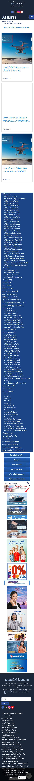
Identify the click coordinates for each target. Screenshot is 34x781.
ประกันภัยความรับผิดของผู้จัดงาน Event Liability (17, 380)
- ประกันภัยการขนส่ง (8, 723)
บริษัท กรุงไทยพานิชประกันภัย (14, 258)
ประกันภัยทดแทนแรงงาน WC (14, 376)
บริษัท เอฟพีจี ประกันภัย (12, 351)
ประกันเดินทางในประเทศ (12, 315)
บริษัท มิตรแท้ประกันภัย (12, 219)
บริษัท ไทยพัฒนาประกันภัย (13, 238)
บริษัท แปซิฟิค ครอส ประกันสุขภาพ (16, 265)
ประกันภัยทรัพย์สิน (10, 337)
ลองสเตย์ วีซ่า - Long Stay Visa (14, 327)
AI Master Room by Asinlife (9, 761)
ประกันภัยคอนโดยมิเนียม (12, 369)
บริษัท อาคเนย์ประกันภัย (10, 297)
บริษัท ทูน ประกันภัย (10, 196)
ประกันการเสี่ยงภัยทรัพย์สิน (13, 371)
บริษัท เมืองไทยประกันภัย (12, 235)
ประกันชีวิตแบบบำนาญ (12, 272)
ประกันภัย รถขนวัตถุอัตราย (13, 421)
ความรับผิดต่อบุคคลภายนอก (13, 374)
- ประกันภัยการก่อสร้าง (9, 728)
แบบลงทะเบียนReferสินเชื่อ (10, 444)
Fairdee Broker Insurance (11, 417)
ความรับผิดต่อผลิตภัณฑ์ (12, 362)
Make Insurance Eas (19, 1)
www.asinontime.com (22, 683)
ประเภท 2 (7, 396)
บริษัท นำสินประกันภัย (11, 344)
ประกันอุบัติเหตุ (7, 280)
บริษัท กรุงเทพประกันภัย (12, 224)
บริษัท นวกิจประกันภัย (11, 208)
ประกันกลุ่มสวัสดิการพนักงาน (11, 300)
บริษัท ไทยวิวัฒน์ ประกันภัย (13, 249)
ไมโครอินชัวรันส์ (7, 288)
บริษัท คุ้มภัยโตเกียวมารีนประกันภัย (16, 263)
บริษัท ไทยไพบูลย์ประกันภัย (13, 244)
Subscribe (5, 703)
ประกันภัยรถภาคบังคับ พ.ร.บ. (14, 426)
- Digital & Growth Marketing (10, 742)
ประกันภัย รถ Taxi (10, 407)
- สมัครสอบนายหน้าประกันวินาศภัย (13, 754)
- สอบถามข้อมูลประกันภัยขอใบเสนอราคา (15, 766)
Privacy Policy (7, 774)
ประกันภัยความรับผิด (9, 329)
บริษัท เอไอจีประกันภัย (11, 210)
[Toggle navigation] (31, 17)
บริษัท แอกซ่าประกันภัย (12, 217)
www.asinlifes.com (11, 683)
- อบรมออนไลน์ (6, 716)
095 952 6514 (20, 4)
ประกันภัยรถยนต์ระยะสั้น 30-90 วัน (15, 430)
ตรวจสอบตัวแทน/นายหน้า (10, 442)
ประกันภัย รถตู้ (9, 405)
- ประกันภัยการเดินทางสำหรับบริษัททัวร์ (14, 763)
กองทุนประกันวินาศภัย (9, 436)
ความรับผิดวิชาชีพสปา (11, 355)
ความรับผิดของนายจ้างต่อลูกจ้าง (15, 383)
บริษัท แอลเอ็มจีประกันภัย (12, 233)
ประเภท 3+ (7, 403)
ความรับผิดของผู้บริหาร (12, 365)
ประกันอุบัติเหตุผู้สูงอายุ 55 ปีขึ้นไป (13, 305)
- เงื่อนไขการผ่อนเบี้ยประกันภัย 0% (12, 759)
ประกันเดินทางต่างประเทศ (13, 318)
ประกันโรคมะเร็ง (7, 285)
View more (6, 78)
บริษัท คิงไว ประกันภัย (11, 251)
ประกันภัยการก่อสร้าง (11, 349)
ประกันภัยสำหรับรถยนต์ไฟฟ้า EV (15, 428)
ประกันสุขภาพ (6, 282)
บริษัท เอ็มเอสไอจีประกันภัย (13, 247)
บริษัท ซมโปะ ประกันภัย (12, 228)
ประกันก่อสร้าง (7, 388)
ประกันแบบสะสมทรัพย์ (11, 275)
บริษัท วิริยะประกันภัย (11, 203)
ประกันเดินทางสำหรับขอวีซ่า (13, 322)
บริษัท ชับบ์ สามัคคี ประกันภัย (14, 254)
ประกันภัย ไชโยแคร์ (10, 412)
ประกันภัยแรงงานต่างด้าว (12, 367)
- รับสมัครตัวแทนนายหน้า (9, 732)
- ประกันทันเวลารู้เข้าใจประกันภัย (12, 751)
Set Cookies (12, 778)
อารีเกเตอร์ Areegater (11, 414)
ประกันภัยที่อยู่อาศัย (10, 346)
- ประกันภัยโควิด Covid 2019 (10, 756)
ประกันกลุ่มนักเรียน (8, 385)
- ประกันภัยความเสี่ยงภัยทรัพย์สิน (12, 749)
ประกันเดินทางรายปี (10, 313)
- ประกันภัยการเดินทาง (9, 730)
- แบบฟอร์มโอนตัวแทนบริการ (11, 744)
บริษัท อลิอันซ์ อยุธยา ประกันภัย (14, 260)
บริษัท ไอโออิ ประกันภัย (12, 212)
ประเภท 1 (7, 394)
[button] (27, 17)
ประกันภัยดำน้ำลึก (10, 311)
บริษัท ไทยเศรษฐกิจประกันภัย (14, 256)
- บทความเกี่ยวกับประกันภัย (10, 737)
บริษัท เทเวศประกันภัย (11, 205)
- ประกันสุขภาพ (6, 718)
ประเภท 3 (7, 398)
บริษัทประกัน (6, 194)
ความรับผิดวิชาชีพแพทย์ (12, 358)
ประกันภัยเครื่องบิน (10, 339)
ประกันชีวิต (5, 268)
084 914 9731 (26, 692)
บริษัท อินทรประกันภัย (11, 222)
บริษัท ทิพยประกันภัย (11, 201)
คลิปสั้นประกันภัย (7, 433)
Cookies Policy (18, 774)
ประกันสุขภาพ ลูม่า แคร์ (10, 291)
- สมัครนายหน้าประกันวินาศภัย (11, 747)
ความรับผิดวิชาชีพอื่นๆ (11, 353)
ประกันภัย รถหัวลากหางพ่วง (13, 424)
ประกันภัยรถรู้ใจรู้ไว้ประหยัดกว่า (15, 199)
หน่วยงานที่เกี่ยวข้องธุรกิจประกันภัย (13, 450)
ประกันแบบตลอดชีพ (11, 270)
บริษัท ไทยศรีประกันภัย (11, 215)
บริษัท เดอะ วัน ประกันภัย (12, 242)
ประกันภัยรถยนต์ (7, 391)
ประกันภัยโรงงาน (10, 335)
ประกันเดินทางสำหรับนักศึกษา (14, 325)
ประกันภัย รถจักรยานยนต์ (12, 419)
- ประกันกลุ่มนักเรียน (8, 725)
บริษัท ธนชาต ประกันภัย (12, 231)
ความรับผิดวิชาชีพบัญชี (12, 360)
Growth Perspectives (7, 735)
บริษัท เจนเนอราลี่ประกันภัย (13, 240)
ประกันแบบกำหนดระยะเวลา (13, 277)
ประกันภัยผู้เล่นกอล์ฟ (9, 332)
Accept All (22, 778)
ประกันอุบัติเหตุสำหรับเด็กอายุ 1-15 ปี (14, 302)
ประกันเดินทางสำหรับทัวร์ (12, 320)
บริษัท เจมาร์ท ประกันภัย (12, 226)
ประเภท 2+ (7, 401)
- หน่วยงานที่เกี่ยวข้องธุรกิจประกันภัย (13, 740)
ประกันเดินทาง (7, 308)
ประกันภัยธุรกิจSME (10, 342)
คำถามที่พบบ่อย (7, 439)
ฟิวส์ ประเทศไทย (9, 410)
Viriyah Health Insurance (9, 294)
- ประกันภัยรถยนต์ (7, 720)
